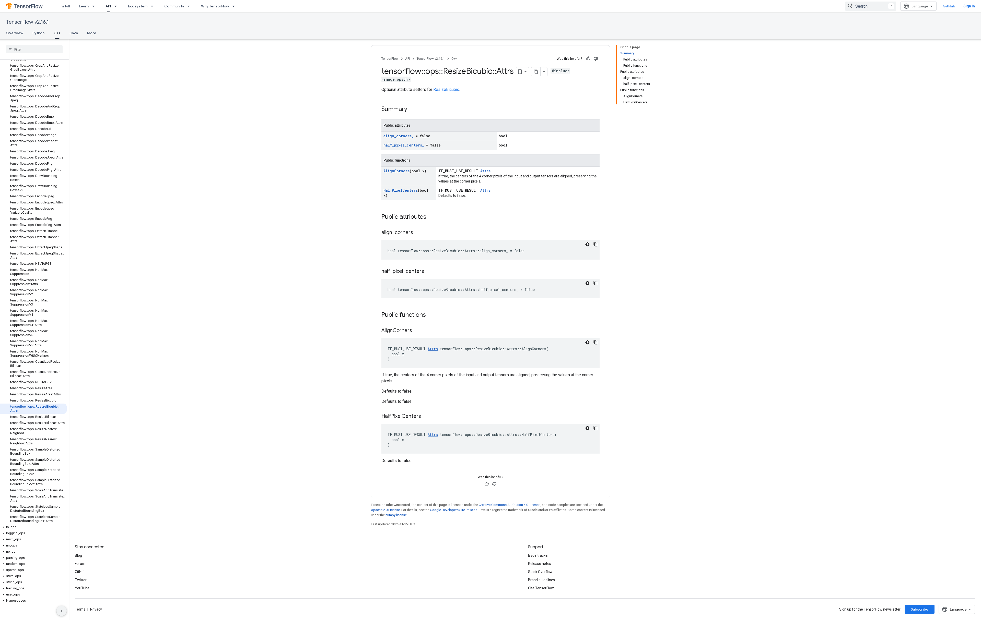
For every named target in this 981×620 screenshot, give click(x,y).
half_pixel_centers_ (403, 145)
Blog (78, 555)
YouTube (82, 588)
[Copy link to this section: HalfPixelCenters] (426, 417)
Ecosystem (137, 6)
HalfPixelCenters (400, 190)
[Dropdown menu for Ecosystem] (153, 6)
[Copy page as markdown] (536, 71)
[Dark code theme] (587, 244)
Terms (80, 609)
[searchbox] (34, 49)
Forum (80, 564)
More (91, 33)
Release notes (539, 564)
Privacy (96, 609)
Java (74, 33)
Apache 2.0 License (385, 510)
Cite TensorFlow (541, 588)
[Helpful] (588, 59)
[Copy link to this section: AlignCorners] (417, 331)
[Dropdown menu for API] (117, 6)
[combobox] (870, 6)
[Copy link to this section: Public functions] (431, 315)
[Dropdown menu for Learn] (95, 6)
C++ (57, 33)
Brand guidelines (541, 580)
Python (38, 33)
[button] (33, 527)
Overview (14, 33)
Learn (84, 6)
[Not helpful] (596, 59)
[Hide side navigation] (61, 611)
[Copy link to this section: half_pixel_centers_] (432, 272)
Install (65, 6)
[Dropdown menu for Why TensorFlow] (235, 6)
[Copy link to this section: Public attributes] (431, 217)
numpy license (396, 515)
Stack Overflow (540, 572)
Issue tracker (538, 555)
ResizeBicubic (446, 89)
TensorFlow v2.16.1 (27, 22)
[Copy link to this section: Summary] (412, 109)
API (108, 6)
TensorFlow (390, 58)
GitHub (949, 6)
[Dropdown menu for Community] (190, 6)
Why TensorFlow (215, 6)
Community (174, 6)
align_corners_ (398, 135)
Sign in (969, 6)
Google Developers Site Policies (453, 510)
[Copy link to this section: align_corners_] (421, 233)
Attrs (485, 170)
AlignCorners (396, 170)
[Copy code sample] (595, 244)
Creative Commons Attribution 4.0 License (509, 505)
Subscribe (919, 609)
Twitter (81, 580)
